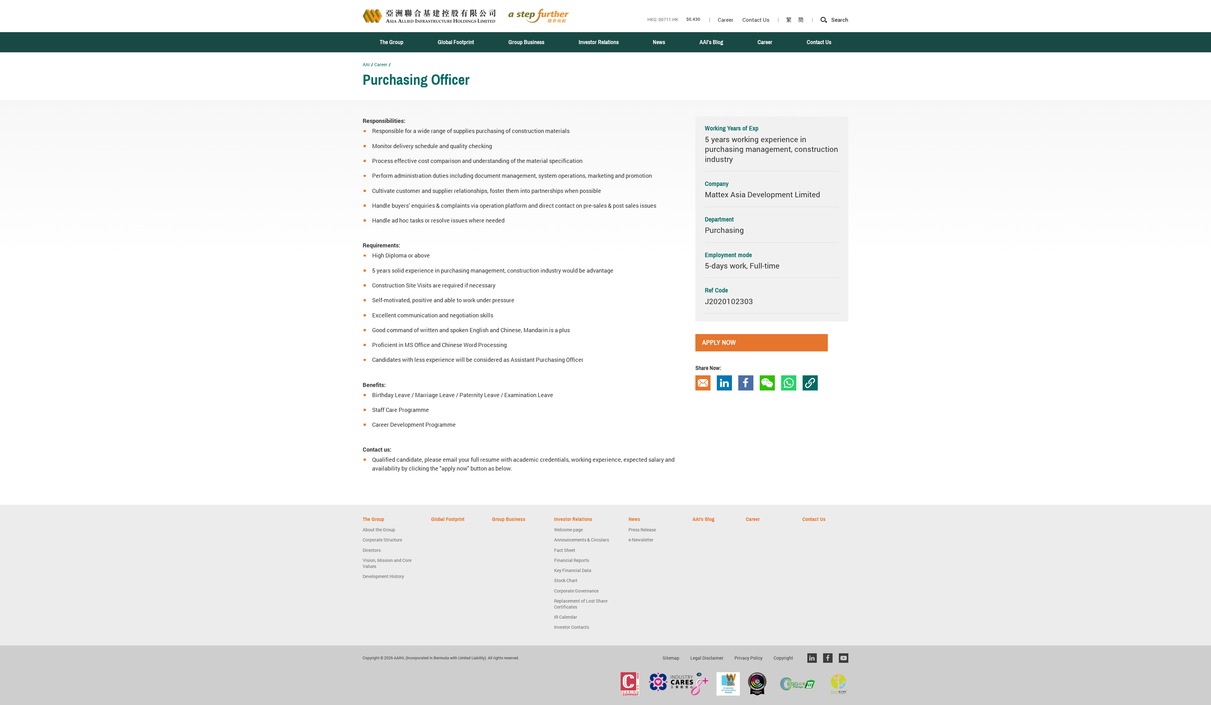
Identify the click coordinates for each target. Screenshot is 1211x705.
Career (380, 64)
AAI (366, 64)
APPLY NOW (719, 342)
